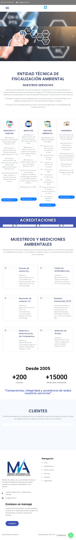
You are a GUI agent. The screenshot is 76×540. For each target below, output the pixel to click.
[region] (38, 36)
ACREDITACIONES (38, 220)
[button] (45, 7)
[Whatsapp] (70, 535)
